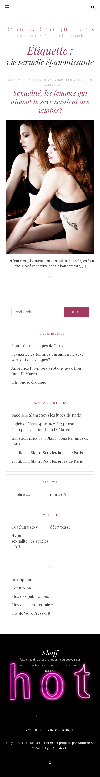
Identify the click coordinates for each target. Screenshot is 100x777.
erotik (16, 452)
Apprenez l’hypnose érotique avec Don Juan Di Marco (46, 370)
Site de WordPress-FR (30, 613)
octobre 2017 (22, 494)
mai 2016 (58, 494)
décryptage (60, 526)
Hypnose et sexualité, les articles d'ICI (30, 541)
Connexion (21, 587)
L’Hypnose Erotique (59, 730)
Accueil (32, 730)
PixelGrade (60, 748)
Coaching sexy (40, 80)
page (15, 414)
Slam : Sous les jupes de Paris (37, 345)
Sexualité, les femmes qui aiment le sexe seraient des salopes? (50, 101)
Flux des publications (30, 596)
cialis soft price (24, 438)
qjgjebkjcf (20, 423)
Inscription (21, 579)
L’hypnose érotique (28, 382)
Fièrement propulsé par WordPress (68, 743)
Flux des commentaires (32, 604)
